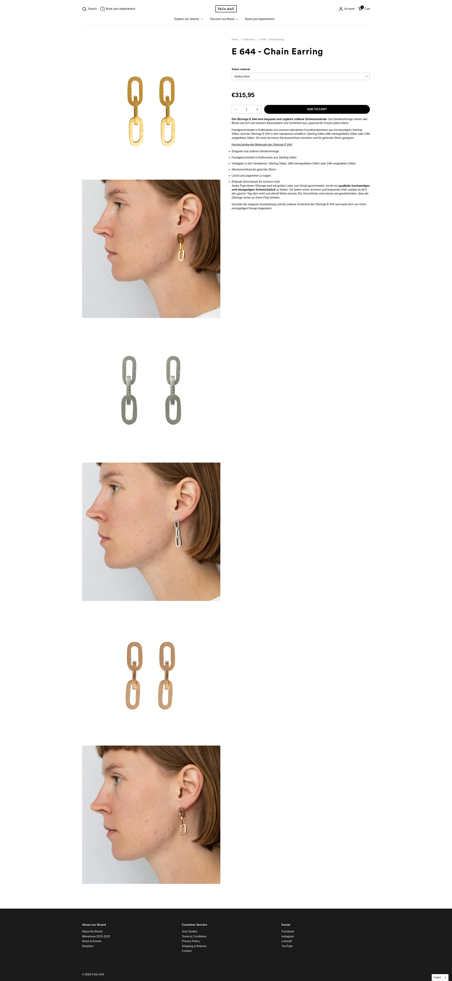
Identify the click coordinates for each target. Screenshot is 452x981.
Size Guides (189, 931)
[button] (89, 9)
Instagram (287, 936)
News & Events (91, 941)
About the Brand (92, 931)
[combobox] (440, 977)
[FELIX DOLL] (226, 8)
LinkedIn (286, 941)
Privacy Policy (191, 941)
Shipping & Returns (194, 946)
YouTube (287, 946)
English (437, 977)
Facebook (287, 931)
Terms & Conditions (194, 936)
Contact (187, 950)
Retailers (87, 946)
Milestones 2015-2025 (96, 936)
